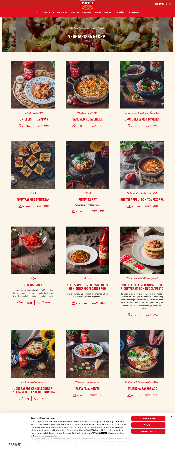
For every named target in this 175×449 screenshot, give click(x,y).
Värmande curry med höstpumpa (87, 205)
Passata (87, 278)
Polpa (33, 278)
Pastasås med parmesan (33, 382)
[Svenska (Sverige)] (170, 4)
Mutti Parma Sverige (77, 28)
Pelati (33, 193)
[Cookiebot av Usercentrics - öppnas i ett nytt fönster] (15, 444)
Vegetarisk (101, 28)
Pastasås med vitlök (33, 113)
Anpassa (147, 425)
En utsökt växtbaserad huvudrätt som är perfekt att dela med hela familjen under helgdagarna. (87, 295)
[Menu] (41, 4)
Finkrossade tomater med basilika (142, 113)
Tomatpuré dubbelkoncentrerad (142, 278)
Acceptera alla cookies (148, 418)
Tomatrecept (91, 28)
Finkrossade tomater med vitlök (142, 193)
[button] (44, 12)
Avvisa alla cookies (148, 431)
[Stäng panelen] (171, 416)
